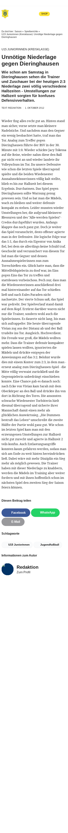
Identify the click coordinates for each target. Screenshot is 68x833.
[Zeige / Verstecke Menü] (63, 13)
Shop (44, 13)
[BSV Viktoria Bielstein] (5, 14)
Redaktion (28, 567)
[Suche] (55, 13)
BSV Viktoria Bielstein (20, 3)
